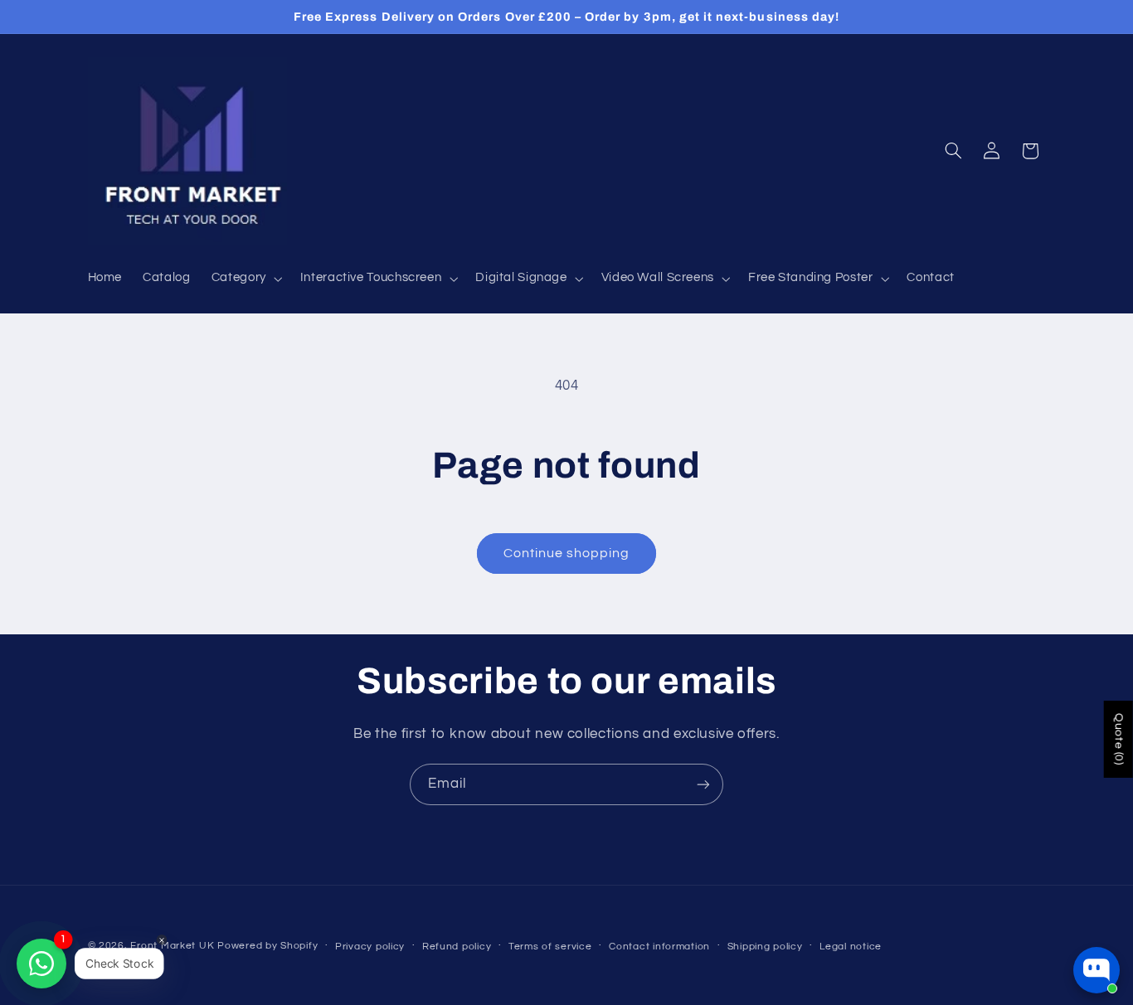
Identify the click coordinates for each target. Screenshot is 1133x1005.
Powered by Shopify (267, 945)
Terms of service (550, 946)
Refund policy (457, 946)
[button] (245, 278)
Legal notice (850, 946)
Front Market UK (172, 945)
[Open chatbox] (1096, 970)
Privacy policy (370, 946)
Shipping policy (765, 946)
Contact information (659, 946)
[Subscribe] (703, 784)
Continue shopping (566, 553)
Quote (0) (1119, 739)
